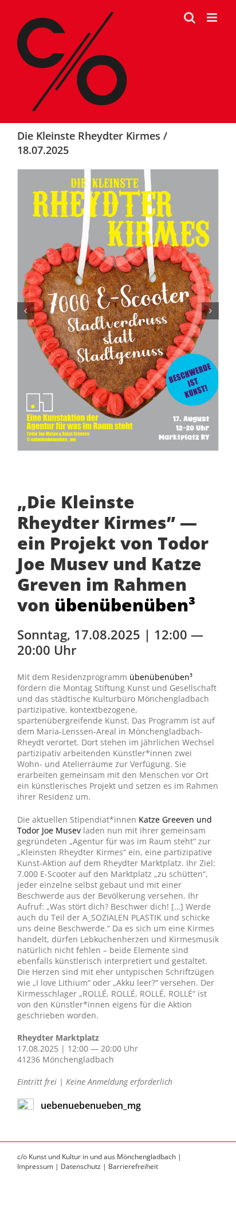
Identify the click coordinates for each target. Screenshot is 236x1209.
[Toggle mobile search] (189, 17)
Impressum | (39, 1166)
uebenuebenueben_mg (91, 1105)
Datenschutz (81, 1166)
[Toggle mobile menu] (213, 17)
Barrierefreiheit (133, 1166)
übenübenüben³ (124, 605)
